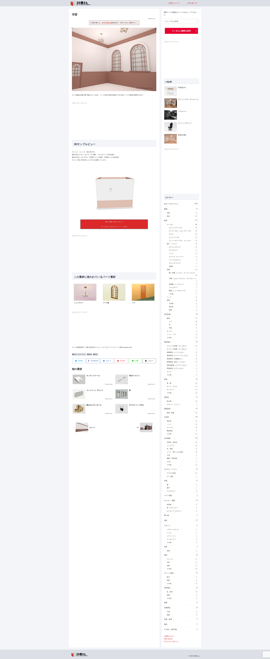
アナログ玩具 (182, 473)
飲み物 (182, 401)
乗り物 (181, 515)
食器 (181, 379)
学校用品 (181, 588)
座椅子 (183, 266)
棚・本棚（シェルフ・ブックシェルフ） (183, 274)
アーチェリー (182, 539)
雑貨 (182, 615)
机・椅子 (182, 592)
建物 (90, 354)
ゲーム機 (182, 476)
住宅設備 (181, 314)
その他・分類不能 (181, 629)
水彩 (182, 562)
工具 (182, 455)
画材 (181, 555)
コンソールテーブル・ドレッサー (183, 240)
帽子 (182, 488)
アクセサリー (182, 491)
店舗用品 (181, 608)
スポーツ (181, 525)
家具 (181, 220)
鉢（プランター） (182, 508)
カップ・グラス (182, 386)
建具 (182, 318)
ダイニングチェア (183, 247)
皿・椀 (182, 383)
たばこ (182, 461)
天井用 (183, 303)
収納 (182, 269)
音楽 (181, 547)
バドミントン (182, 536)
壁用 (183, 310)
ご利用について (169, 636)
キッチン (182, 331)
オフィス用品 (181, 573)
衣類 (181, 481)
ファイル (182, 427)
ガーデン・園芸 (181, 500)
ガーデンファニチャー (182, 511)
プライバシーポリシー (171, 641)
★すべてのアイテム (80, 354)
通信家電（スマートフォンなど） (182, 355)
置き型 (183, 307)
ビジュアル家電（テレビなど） (182, 346)
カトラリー (182, 389)
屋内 (96, 354)
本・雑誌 (182, 449)
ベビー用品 (181, 495)
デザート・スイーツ (182, 404)
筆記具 (182, 421)
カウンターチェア (183, 263)
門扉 (183, 328)
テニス (182, 533)
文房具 (181, 417)
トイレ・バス (182, 334)
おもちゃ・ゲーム (181, 469)
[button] (149, 360)
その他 (183, 294)
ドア (183, 321)
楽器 (182, 551)
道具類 (182, 504)
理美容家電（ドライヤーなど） (182, 365)
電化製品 (181, 342)
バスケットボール (182, 529)
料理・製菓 (182, 413)
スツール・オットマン (183, 256)
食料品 (181, 397)
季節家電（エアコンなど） (182, 368)
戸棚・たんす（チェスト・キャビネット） (183, 280)
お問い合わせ (168, 638)
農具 (181, 624)
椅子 (182, 577)
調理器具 (181, 409)
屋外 (181, 520)
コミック (182, 559)
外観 (182, 213)
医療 (181, 602)
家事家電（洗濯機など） (182, 359)
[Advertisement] (114, 119)
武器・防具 (181, 619)
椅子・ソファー (182, 244)
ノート (182, 424)
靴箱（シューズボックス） (183, 290)
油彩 (182, 565)
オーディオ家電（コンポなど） (182, 349)
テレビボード (183, 287)
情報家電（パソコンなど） (182, 352)
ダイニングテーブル (183, 228)
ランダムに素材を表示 (181, 31)
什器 (182, 612)
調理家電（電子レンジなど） (182, 362)
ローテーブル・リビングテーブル (183, 231)
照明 (182, 300)
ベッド (182, 297)
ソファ (183, 253)
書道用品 (182, 431)
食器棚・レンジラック (183, 284)
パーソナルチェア (183, 260)
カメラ (182, 371)
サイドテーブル (183, 237)
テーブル (182, 224)
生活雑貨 (181, 438)
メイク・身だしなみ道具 (182, 452)
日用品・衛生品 (182, 442)
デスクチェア (183, 250)
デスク (183, 234)
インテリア (182, 445)
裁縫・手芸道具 (182, 458)
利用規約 (108, 23)
